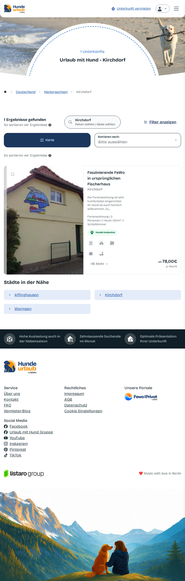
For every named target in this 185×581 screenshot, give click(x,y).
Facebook (19, 426)
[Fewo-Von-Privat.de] (153, 396)
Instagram (19, 443)
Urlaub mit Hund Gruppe (31, 432)
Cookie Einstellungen (83, 411)
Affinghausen (26, 295)
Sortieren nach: (108, 136)
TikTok (15, 455)
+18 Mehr (97, 264)
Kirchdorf (113, 295)
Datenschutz (75, 405)
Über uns (12, 393)
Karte (50, 140)
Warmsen (23, 308)
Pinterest (18, 449)
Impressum (74, 393)
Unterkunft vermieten (134, 8)
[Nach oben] (174, 570)
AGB (68, 399)
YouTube (17, 438)
